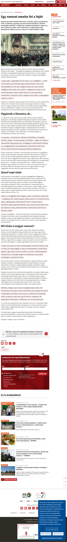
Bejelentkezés (40, 1)
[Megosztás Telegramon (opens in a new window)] (10, 343)
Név (3, 366)
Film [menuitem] (49, 5)
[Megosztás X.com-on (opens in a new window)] (14, 343)
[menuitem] (65, 8)
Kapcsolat (22, 512)
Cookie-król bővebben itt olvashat (52, 538)
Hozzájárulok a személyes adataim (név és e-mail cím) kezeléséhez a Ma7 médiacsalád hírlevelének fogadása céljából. (9, 380)
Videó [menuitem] (60, 5)
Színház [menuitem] (33, 5)
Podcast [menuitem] (54, 5)
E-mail (27, 366)
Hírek (28, 501)
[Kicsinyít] (66, 482)
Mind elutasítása (46, 534)
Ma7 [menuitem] (65, 5)
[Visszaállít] (66, 485)
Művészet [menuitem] (43, 5)
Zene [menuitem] (38, 5)
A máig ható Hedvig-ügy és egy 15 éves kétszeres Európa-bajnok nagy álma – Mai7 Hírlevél (59, 97)
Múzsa (36, 501)
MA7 (21, 501)
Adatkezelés (32, 512)
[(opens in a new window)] (21, 508)
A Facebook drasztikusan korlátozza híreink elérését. (16, 360)
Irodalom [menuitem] (26, 5)
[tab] (54, 15)
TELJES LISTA (56, 80)
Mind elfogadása (58, 534)
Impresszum (14, 512)
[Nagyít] (66, 478)
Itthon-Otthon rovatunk (56, 126)
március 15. (5, 349)
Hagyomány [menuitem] (19, 5)
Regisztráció (51, 1)
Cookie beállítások (52, 529)
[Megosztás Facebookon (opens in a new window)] (6, 343)
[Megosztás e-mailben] (2, 343)
